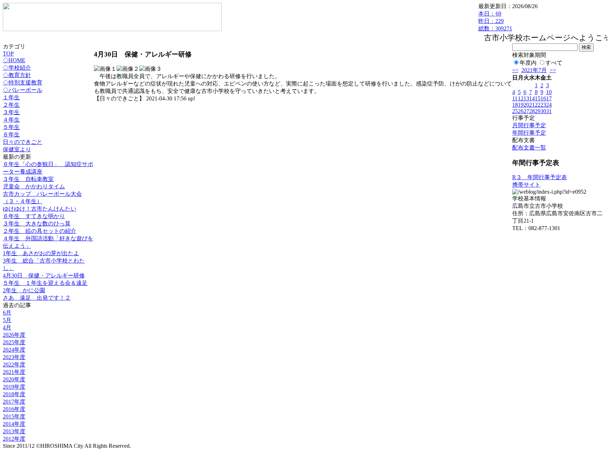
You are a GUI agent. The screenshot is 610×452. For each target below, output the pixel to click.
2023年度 (14, 357)
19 (521, 105)
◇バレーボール (22, 90)
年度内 (528, 63)
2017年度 (14, 402)
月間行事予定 (529, 125)
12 (521, 98)
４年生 (11, 120)
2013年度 (14, 431)
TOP (8, 54)
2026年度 (14, 335)
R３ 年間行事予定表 (539, 177)
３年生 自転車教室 (28, 179)
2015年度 (14, 416)
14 (532, 98)
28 (532, 111)
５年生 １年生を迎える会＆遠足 (45, 283)
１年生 (11, 97)
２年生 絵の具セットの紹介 (39, 231)
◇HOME (14, 60)
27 (526, 111)
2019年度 (14, 387)
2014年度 (14, 424)
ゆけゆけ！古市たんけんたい (39, 209)
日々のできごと (22, 142)
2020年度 (14, 379)
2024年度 (14, 350)
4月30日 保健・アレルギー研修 (44, 275)
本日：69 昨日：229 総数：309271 (495, 21)
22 (537, 105)
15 (537, 98)
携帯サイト (526, 185)
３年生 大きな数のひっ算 (37, 224)
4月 (7, 327)
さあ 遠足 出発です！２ (37, 298)
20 (526, 105)
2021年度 (14, 372)
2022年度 (14, 365)
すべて (553, 63)
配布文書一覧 (529, 148)
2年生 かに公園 (24, 290)
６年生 (11, 134)
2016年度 (14, 409)
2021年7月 (534, 70)
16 (543, 98)
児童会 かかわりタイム (34, 186)
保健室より (17, 149)
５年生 (11, 127)
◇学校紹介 (17, 68)
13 (526, 98)
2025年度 (14, 342)
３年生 (11, 112)
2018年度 (14, 394)
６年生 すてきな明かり (34, 216)
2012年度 (14, 439)
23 (543, 105)
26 (521, 111)
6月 (7, 313)
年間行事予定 (529, 133)
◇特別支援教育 (22, 83)
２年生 (11, 105)
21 (532, 105)
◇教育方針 (17, 75)
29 (537, 111)
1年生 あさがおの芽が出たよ (41, 253)
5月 (7, 320)
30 (543, 111)
